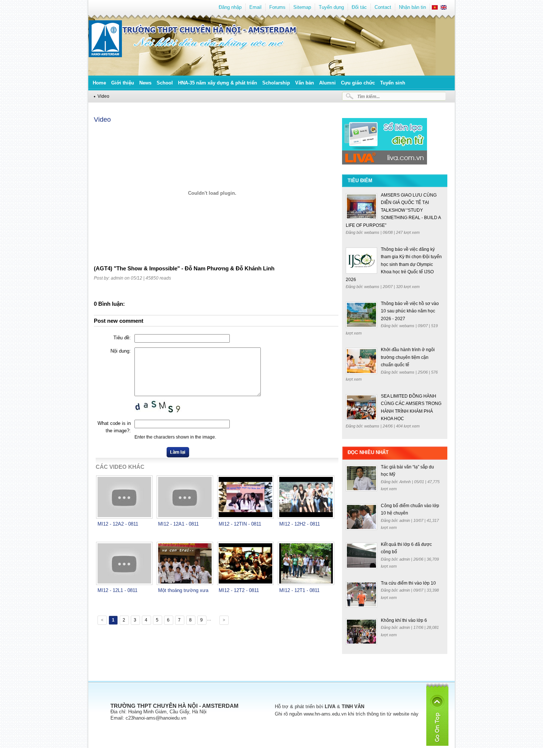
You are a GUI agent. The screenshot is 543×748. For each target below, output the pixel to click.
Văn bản (304, 83)
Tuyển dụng (331, 7)
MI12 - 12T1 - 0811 (299, 590)
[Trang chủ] (105, 55)
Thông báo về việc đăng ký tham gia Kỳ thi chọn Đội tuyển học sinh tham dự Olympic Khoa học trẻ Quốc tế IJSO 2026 (394, 264)
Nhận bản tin (412, 7)
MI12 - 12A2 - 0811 (118, 524)
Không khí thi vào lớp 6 (404, 620)
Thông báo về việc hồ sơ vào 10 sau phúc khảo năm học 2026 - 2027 (410, 311)
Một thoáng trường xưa (183, 590)
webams (372, 232)
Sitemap (302, 7)
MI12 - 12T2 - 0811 (239, 590)
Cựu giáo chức (358, 83)
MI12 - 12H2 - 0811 (299, 524)
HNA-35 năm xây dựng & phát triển (217, 83)
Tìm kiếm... (368, 96)
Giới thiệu (122, 83)
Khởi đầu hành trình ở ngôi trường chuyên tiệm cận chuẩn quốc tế (408, 357)
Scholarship (276, 83)
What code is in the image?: (114, 426)
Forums (277, 7)
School (165, 83)
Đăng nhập (230, 7)
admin (405, 520)
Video (103, 96)
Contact (383, 7)
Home (99, 83)
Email (255, 7)
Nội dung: (120, 351)
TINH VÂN (353, 706)
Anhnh (405, 481)
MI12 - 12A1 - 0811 (178, 524)
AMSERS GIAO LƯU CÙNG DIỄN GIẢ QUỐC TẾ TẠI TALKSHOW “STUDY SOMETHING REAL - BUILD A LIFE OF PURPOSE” (393, 210)
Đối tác (359, 7)
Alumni (327, 83)
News (145, 83)
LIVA (330, 706)
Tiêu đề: (122, 337)
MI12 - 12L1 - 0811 (117, 590)
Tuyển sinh (392, 83)
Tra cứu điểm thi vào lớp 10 (408, 583)
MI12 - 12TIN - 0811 (240, 524)
